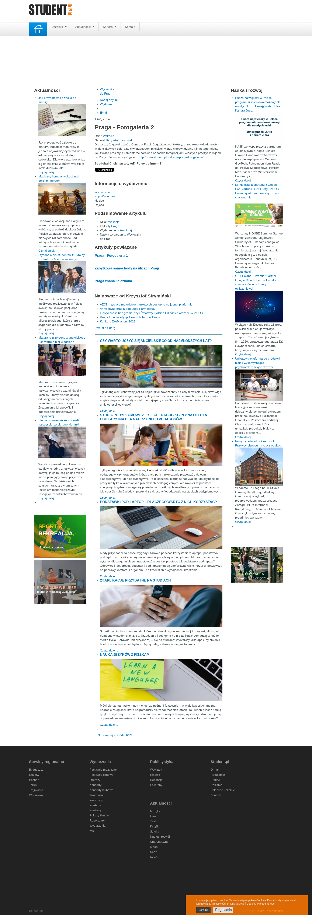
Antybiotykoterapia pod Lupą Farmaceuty (127, 308)
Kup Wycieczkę (105, 196)
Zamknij (203, 909)
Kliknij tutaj (125, 230)
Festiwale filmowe (101, 774)
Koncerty (95, 785)
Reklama (216, 785)
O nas (215, 769)
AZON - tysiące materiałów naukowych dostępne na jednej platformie (146, 304)
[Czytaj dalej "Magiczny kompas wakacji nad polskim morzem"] (62, 199)
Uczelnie (58, 26)
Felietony (156, 785)
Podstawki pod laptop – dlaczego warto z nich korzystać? (158, 502)
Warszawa (36, 795)
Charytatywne (159, 841)
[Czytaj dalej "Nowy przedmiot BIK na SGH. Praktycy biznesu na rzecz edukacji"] (259, 466)
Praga (115, 226)
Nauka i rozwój (160, 836)
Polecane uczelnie (223, 790)
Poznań (34, 779)
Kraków (34, 774)
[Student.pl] (50, 11)
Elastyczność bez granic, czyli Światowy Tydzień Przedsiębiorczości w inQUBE (152, 313)
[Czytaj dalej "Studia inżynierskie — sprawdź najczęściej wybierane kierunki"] (62, 442)
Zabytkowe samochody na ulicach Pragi (127, 268)
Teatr (153, 821)
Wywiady (156, 769)
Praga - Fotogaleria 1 (111, 255)
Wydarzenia (97, 825)
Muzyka (155, 811)
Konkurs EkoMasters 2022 (117, 321)
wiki (92, 830)
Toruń (33, 785)
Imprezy (95, 779)
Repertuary (97, 820)
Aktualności (83, 26)
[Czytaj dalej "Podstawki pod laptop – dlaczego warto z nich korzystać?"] (161, 527)
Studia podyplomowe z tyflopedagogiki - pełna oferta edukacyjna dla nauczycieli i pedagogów (153, 417)
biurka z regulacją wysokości (56, 591)
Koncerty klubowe (101, 790)
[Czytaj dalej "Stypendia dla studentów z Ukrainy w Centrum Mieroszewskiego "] (62, 277)
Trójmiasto (36, 790)
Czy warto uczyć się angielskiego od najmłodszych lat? (156, 341)
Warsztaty (96, 800)
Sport (153, 852)
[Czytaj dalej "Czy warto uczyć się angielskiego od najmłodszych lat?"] (161, 366)
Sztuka (154, 831)
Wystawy (95, 810)
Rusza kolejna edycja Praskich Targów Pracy (130, 317)
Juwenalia (96, 795)
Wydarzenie (103, 192)
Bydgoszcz (36, 769)
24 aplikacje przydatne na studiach (135, 580)
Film (153, 816)
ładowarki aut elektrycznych (252, 578)
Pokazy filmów (99, 815)
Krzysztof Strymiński (119, 140)
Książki (154, 826)
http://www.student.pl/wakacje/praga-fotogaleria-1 (172, 157)
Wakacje (108, 136)
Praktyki (216, 779)
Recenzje (156, 779)
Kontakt (130, 26)
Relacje (155, 774)
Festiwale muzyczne (103, 769)
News (153, 857)
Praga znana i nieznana (113, 281)
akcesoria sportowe (51, 547)
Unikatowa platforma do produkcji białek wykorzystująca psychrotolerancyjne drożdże (257, 363)
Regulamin (218, 774)
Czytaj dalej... (109, 411)
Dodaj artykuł (109, 100)
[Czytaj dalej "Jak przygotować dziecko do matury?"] (62, 120)
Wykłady (95, 805)
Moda (154, 846)
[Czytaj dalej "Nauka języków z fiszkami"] (161, 680)
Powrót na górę (105, 327)
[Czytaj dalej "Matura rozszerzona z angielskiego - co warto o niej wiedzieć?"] (62, 360)
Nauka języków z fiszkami (125, 654)
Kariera (108, 26)
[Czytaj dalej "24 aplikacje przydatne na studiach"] (161, 606)
